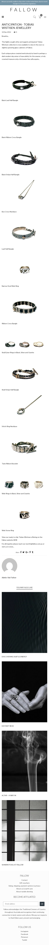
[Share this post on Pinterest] (30, 552)
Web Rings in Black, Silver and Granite (16, 493)
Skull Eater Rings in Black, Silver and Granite (18, 352)
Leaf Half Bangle (8, 249)
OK (42, 904)
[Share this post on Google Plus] (27, 552)
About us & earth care (24, 889)
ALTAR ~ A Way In (9, 795)
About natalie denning (24, 892)
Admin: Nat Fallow (9, 577)
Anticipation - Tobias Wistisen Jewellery (18, 26)
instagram (24, 931)
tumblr (24, 940)
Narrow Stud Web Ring (10, 286)
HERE (15, 540)
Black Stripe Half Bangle (10, 175)
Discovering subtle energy (14, 657)
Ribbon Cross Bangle (9, 323)
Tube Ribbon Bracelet (10, 464)
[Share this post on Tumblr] (32, 552)
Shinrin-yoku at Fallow (12, 865)
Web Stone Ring (8, 530)
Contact (24, 880)
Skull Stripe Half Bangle (10, 390)
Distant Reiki (8, 726)
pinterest (24, 937)
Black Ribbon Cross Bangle (12, 137)
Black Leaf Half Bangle (10, 100)
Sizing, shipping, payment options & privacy (24, 886)
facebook (24, 934)
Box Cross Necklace (9, 212)
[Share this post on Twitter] (23, 552)
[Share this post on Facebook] (20, 552)
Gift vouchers (24, 883)
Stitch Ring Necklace (9, 426)
